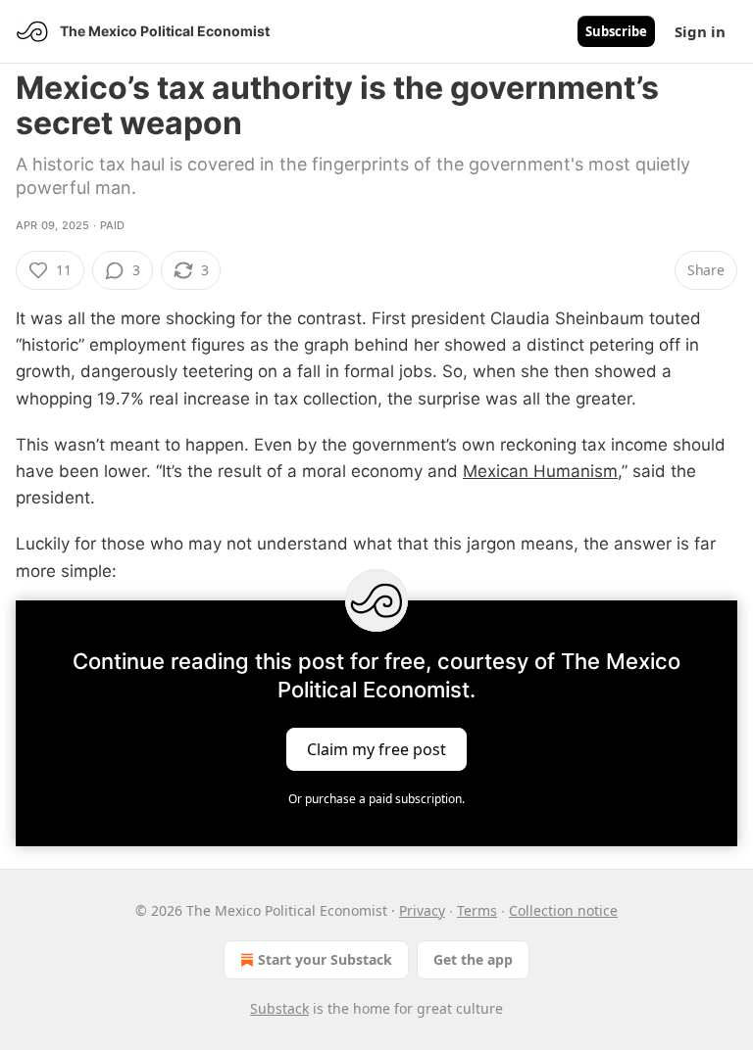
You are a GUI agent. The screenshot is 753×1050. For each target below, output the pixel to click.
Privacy (422, 910)
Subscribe (616, 31)
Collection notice (563, 910)
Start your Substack (325, 959)
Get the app (473, 959)
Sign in (700, 31)
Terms (477, 910)
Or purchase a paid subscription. (376, 798)
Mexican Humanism (540, 471)
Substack (279, 1008)
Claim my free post (376, 748)
